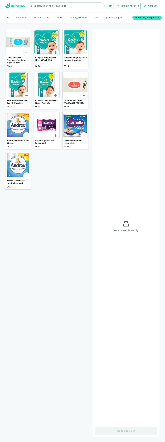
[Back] (9, 17)
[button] (18, 49)
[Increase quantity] (26, 52)
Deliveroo (15, 5)
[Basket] (110, 6)
